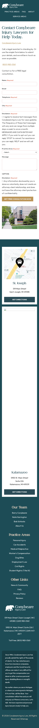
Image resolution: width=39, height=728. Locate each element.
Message (5, 157)
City (7, 106)
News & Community (19, 585)
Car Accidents (19, 544)
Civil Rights (19, 566)
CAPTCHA (5, 174)
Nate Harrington (19, 517)
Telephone (9, 97)
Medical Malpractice (19, 549)
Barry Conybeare (19, 513)
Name (7, 80)
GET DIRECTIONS (19, 299)
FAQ (19, 589)
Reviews (19, 598)
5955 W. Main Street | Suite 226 (19, 627)
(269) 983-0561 (23, 621)
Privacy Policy (19, 594)
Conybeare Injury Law (13, 6)
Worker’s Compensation (19, 553)
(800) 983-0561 (9, 64)
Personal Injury (19, 540)
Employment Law (19, 562)
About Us (19, 526)
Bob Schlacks (19, 521)
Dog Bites (19, 557)
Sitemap (24, 719)
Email (4, 89)
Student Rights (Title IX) (19, 570)
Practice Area (10, 149)
